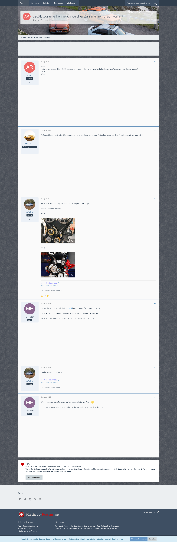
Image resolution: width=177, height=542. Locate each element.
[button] (20, 499)
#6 (155, 397)
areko (37, 20)
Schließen (152, 539)
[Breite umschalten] (158, 512)
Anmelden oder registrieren (138, 3)
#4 (155, 303)
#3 (155, 198)
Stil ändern (150, 512)
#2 (155, 130)
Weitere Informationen (139, 539)
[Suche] (155, 3)
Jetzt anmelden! (34, 477)
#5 (155, 367)
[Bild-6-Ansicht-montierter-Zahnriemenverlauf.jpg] (58, 265)
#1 (155, 61)
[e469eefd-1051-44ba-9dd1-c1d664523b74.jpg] (58, 231)
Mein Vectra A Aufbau (50, 285)
